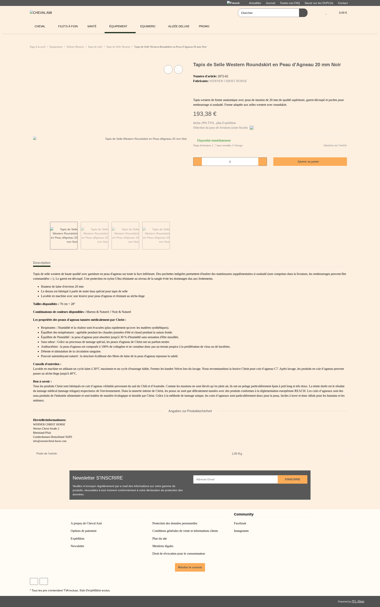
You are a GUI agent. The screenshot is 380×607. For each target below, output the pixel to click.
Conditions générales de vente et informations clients (185, 530)
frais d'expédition (90, 590)
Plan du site (159, 538)
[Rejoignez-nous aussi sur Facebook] (34, 581)
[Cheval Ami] (41, 12)
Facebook (240, 523)
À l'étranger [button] (237, 145)
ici (51, 278)
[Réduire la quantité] (197, 162)
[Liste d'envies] (326, 13)
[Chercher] (303, 12)
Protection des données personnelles (174, 523)
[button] (318, 13)
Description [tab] (41, 262)
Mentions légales (162, 546)
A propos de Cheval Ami (86, 523)
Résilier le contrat (190, 567)
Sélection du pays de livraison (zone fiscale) (221, 127)
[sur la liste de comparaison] (168, 69)
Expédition (229, 123)
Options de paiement (83, 530)
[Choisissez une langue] (236, 3)
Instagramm (241, 530)
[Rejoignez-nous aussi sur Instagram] (44, 581)
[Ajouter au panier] (36, 60)
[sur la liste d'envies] (178, 69)
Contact (343, 3)
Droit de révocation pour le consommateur (178, 553)
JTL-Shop (358, 601)
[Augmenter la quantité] (262, 162)
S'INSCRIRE (292, 479)
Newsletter (77, 546)
